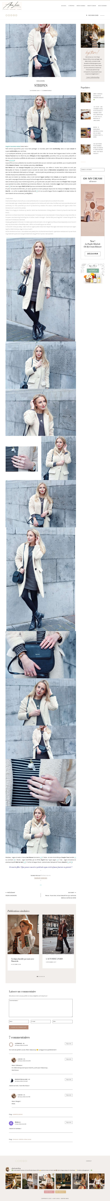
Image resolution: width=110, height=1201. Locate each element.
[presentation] (86, 97)
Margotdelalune (21, 1079)
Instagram (44, 878)
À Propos (71, 5)
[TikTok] (11, 15)
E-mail (33, 1021)
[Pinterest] (9, 15)
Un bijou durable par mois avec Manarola (22, 960)
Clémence (18, 1043)
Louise (20, 1059)
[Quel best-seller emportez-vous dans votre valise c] (80, 1181)
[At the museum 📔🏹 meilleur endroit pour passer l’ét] (63, 1181)
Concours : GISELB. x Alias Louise (22, 1139)
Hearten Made (65, 1198)
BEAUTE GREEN (92, 5)
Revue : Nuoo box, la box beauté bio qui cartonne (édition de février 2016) (60, 895)
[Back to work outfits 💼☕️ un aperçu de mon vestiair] (13, 1181)
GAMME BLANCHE (18, 1114)
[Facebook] (14, 15)
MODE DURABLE (81, 5)
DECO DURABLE (102, 5)
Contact (89, 1161)
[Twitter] (26, 1161)
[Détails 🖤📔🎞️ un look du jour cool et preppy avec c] (96, 1181)
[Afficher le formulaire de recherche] (87, 15)
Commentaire (14, 1000)
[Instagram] (7, 15)
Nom (11, 1021)
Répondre (68, 1043)
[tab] (37, 976)
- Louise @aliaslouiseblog (92, 77)
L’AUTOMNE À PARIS (54, 959)
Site (54, 1021)
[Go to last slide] (10, 944)
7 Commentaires (46, 90)
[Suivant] (71, 944)
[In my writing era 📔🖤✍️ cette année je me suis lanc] (30, 1181)
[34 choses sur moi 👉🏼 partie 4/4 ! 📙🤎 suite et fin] (46, 1181)
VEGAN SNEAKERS (11, 894)
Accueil (63, 5)
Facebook (37, 878)
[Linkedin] (16, 15)
